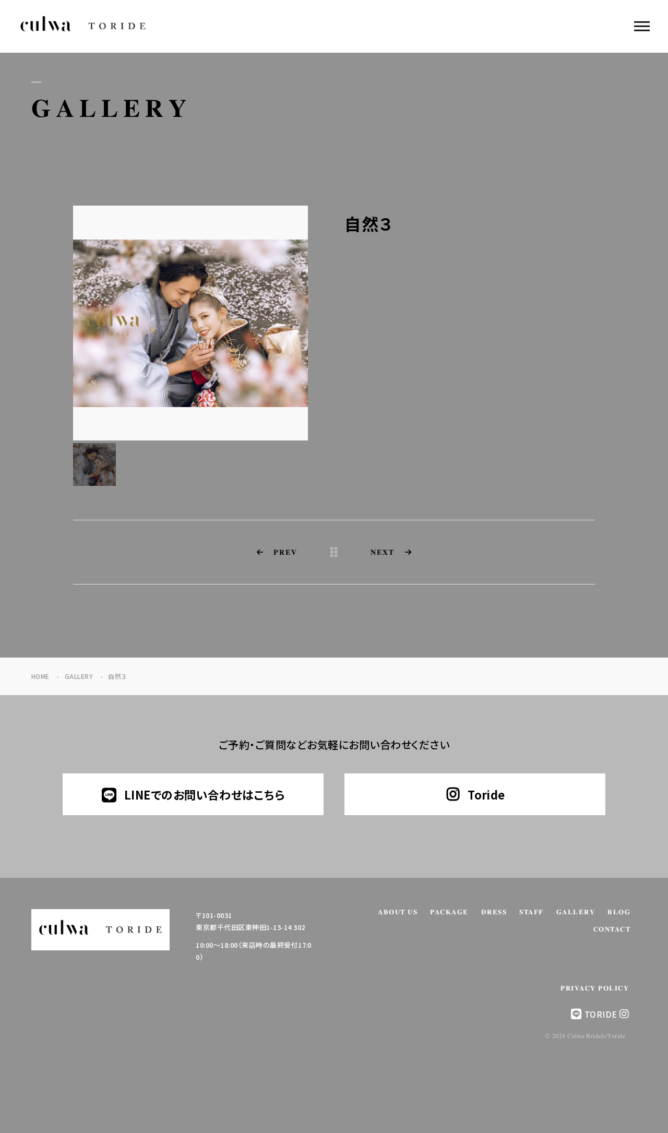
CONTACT (612, 929)
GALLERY (575, 912)
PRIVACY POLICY (594, 988)
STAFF (531, 912)
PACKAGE (449, 912)
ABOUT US (398, 912)
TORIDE (600, 1014)
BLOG (618, 912)
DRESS (494, 912)
